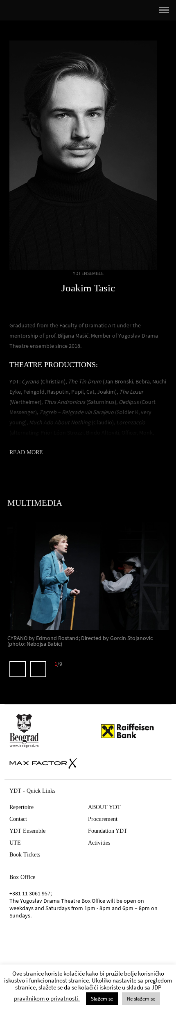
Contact (18, 819)
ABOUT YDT (104, 807)
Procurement (102, 819)
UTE (15, 843)
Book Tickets (24, 855)
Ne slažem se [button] (141, 998)
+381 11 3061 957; (30, 893)
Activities (99, 843)
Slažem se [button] (102, 998)
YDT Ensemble (27, 831)
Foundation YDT (107, 831)
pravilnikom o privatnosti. (47, 998)
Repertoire (21, 807)
